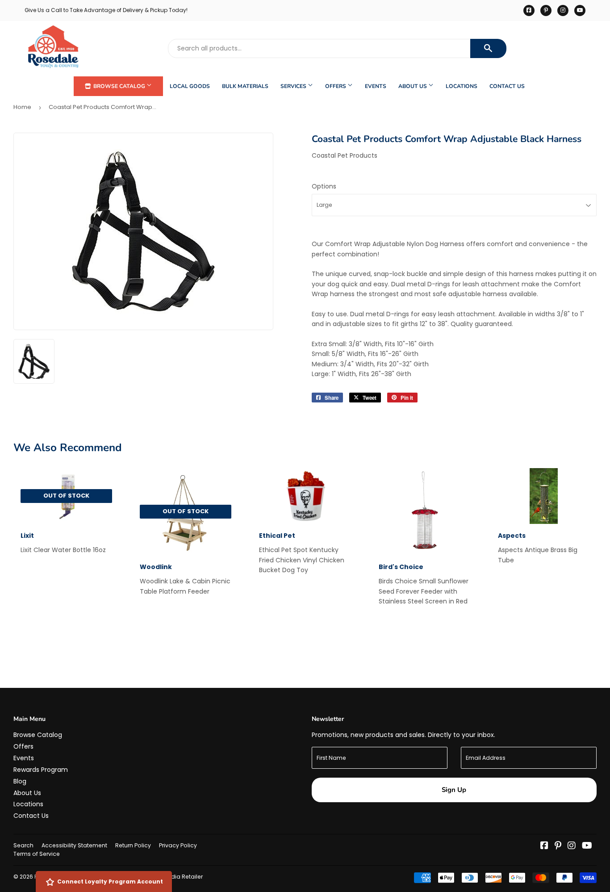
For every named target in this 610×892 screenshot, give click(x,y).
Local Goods (190, 86)
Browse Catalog (119, 86)
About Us (413, 86)
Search (23, 845)
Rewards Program (40, 769)
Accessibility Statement (74, 845)
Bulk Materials (245, 86)
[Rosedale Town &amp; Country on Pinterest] (558, 846)
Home (22, 107)
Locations (461, 86)
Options (324, 186)
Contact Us (507, 86)
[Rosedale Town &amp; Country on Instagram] (572, 846)
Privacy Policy (178, 845)
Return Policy (133, 845)
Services (294, 86)
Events (375, 86)
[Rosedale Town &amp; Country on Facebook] (544, 846)
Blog (19, 781)
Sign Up (454, 789)
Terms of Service (36, 854)
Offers (336, 86)
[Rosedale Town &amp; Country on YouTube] (587, 846)
